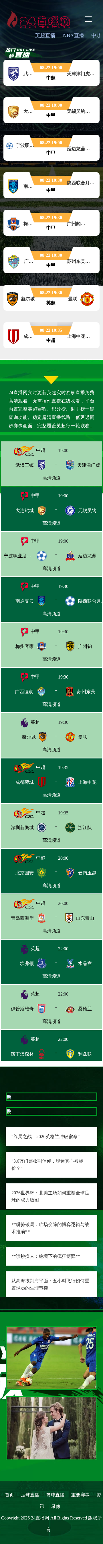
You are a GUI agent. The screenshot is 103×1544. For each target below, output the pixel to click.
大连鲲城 (24, 510)
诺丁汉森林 (22, 1054)
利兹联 (85, 1054)
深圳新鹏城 (22, 827)
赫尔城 (29, 736)
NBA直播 (73, 35)
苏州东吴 (86, 691)
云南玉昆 (87, 872)
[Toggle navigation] (88, 19)
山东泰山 (85, 918)
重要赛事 (80, 1494)
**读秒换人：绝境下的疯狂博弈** (45, 1256)
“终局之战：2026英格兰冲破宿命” (45, 1136)
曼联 (82, 736)
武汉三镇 (24, 465)
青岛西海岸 (22, 918)
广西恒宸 (24, 691)
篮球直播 (55, 1494)
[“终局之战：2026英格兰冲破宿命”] (9, 1096)
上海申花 (87, 782)
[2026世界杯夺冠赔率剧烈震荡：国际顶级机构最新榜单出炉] (51, 1427)
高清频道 (51, 477)
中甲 (34, 495)
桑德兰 (85, 1008)
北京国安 (24, 872)
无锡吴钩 (87, 510)
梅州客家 (24, 646)
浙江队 (85, 827)
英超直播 (45, 35)
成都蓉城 (24, 782)
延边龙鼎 (87, 555)
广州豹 (85, 646)
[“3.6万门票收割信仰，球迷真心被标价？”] (9, 1111)
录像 (55, 1506)
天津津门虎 (88, 465)
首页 (9, 1494)
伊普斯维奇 (22, 1008)
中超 (40, 450)
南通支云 (24, 601)
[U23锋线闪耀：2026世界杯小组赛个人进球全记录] (51, 1357)
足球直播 (30, 1494)
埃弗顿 (27, 963)
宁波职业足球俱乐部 (24, 555)
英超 (34, 721)
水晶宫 (85, 963)
